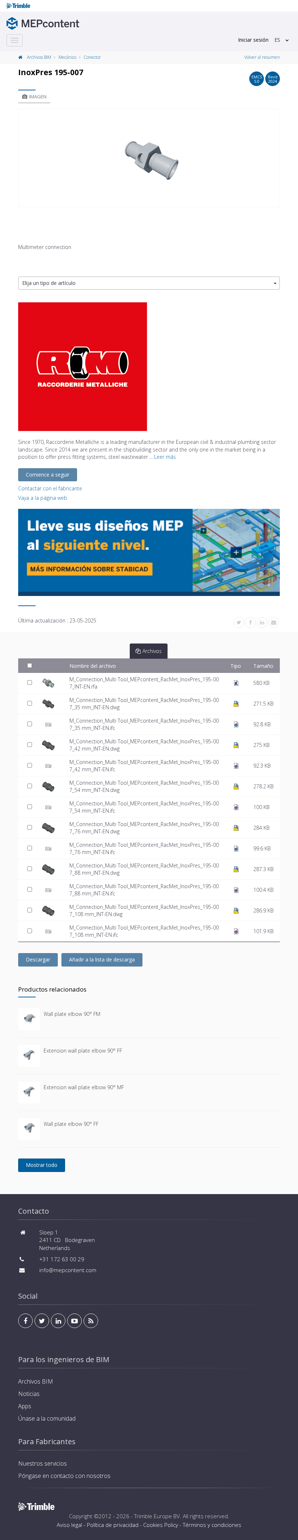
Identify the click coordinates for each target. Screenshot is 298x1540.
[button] (149, 283)
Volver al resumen (262, 57)
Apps (24, 1406)
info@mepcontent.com (67, 1270)
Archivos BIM (39, 57)
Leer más (165, 456)
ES (277, 39)
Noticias (29, 1394)
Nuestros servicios (42, 1463)
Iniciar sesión (253, 39)
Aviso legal (69, 1524)
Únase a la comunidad (47, 1418)
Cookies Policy (160, 1524)
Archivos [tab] (152, 651)
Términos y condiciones (212, 1524)
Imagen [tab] (38, 96)
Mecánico (67, 57)
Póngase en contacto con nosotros (64, 1476)
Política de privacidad (112, 1524)
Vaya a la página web (42, 497)
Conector (92, 57)
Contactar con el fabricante (50, 488)
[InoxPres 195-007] (149, 158)
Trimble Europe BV (157, 1516)
